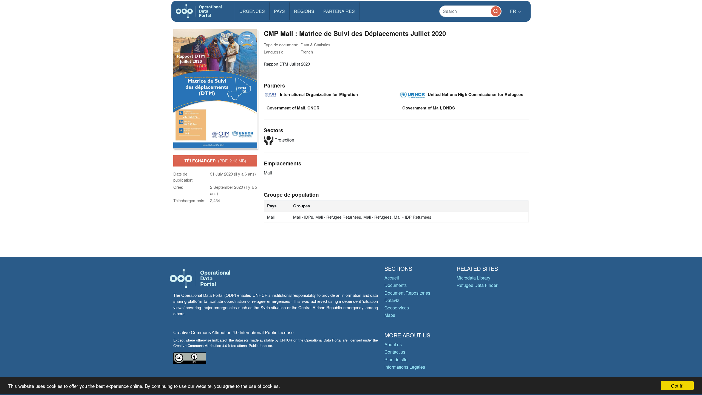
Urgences (252, 11)
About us (393, 344)
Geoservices (396, 307)
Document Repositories (407, 293)
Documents (395, 285)
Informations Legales (404, 367)
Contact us (394, 352)
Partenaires (339, 11)
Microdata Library (473, 278)
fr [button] (513, 11)
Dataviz (391, 300)
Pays (279, 11)
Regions (304, 11)
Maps (389, 315)
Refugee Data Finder (477, 285)
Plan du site (395, 359)
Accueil (391, 278)
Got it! (677, 385)
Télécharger (215, 161)
